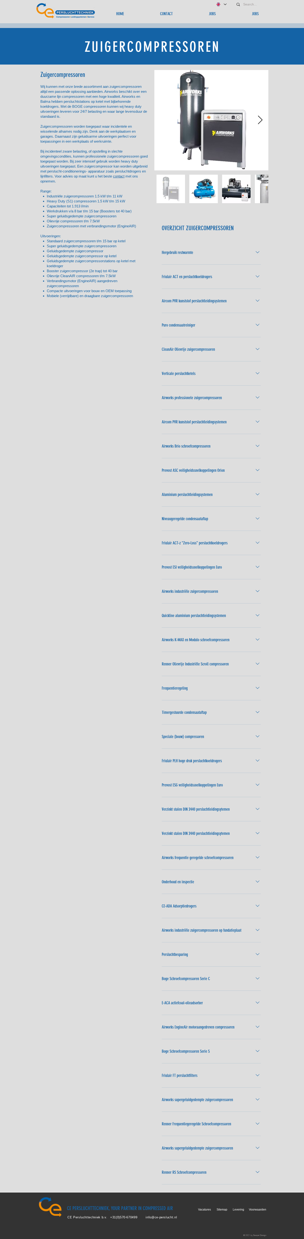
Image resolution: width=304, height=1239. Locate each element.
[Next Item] (260, 120)
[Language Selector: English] (221, 4)
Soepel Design (259, 1235)
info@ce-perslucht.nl (161, 1217)
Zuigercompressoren (62, 75)
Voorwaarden (257, 1209)
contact (118, 176)
